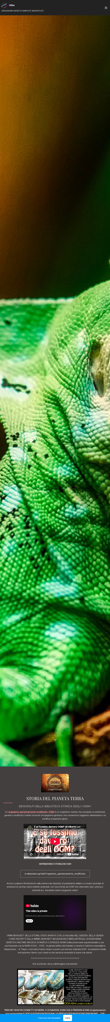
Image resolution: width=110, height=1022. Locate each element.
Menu (106, 7)
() (31, 812)
